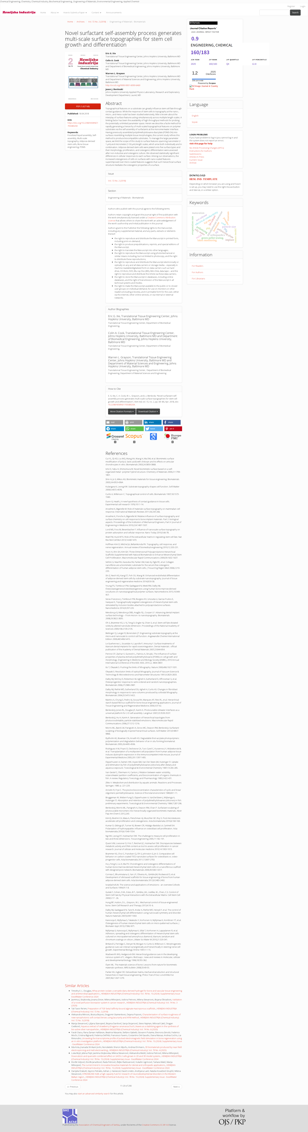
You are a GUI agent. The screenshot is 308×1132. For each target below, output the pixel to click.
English (195, 115)
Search (295, 12)
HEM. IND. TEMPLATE (203, 179)
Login (302, 6)
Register (291, 6)
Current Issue (195, 159)
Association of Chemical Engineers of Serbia (99, 1124)
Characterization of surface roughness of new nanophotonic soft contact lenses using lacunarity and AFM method (126, 1016)
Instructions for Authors (200, 150)
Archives (81, 21)
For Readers (197, 265)
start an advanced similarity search (94, 1093)
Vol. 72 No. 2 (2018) (97, 21)
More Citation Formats (121, 411)
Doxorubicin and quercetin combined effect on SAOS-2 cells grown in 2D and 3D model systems (116, 1056)
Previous (72, 1086)
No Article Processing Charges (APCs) (206, 147)
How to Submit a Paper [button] (74, 12)
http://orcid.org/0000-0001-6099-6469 (123, 85)
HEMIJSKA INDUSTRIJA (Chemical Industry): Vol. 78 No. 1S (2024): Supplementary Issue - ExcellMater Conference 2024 (126, 1058)
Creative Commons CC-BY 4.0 (155, 1124)
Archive (192, 162)
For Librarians (198, 278)
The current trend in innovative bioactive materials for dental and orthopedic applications (124, 1065)
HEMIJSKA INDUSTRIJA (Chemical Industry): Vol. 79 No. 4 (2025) (138, 1050)
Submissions (195, 153)
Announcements (114, 12)
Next (176, 1086)
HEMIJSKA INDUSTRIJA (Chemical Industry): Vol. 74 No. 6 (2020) (129, 1029)
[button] (114, 422)
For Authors (197, 272)
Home (43, 12)
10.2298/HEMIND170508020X (121, 404)
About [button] (54, 12)
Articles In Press (196, 156)
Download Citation (147, 411)
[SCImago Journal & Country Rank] (203, 87)
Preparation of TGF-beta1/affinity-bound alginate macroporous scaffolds (122, 1008)
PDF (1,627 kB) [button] (83, 106)
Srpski (194, 122)
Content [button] (96, 12)
